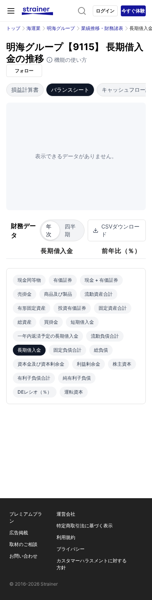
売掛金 (25, 294)
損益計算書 (25, 89)
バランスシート (70, 89)
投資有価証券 (72, 308)
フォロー (24, 70)
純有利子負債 (77, 378)
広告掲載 (18, 532)
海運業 (34, 28)
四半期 (70, 230)
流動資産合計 (99, 294)
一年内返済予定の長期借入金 (48, 336)
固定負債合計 (67, 350)
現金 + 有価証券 (101, 280)
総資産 (25, 322)
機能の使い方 (70, 59)
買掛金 (51, 322)
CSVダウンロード (120, 230)
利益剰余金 (88, 364)
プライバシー (71, 549)
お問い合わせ (23, 556)
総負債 (101, 350)
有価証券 (62, 280)
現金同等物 (29, 280)
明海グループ (61, 28)
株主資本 (122, 364)
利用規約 (66, 537)
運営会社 (66, 514)
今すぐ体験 (133, 11)
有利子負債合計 (34, 378)
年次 (48, 230)
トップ (13, 28)
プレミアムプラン (25, 517)
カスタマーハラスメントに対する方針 (92, 564)
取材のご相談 (23, 544)
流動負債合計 (105, 336)
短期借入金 (82, 322)
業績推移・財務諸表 (102, 28)
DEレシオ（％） (35, 392)
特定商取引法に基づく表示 (85, 525)
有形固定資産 (32, 308)
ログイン (105, 11)
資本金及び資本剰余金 (41, 364)
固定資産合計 (113, 308)
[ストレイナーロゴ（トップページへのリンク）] (37, 11)
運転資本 (73, 392)
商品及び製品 (58, 294)
